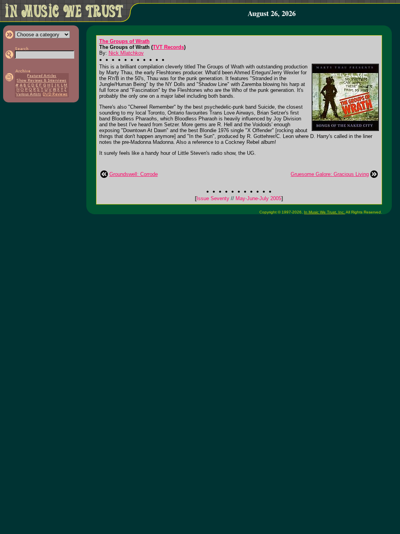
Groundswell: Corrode (133, 174)
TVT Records (168, 47)
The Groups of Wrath (124, 41)
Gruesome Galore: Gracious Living (330, 174)
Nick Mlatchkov (126, 53)
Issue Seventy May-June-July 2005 (238, 198)
